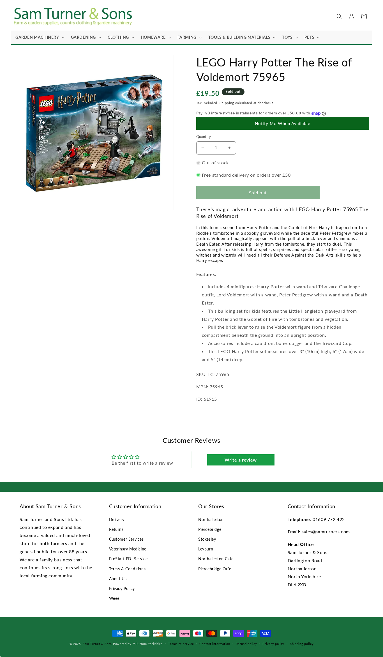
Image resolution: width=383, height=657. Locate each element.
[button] (39, 37)
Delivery (116, 519)
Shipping (227, 103)
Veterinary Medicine (127, 549)
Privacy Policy (122, 588)
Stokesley (207, 539)
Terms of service (181, 644)
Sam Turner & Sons (97, 644)
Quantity (203, 136)
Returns (116, 529)
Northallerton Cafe (216, 558)
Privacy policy (273, 644)
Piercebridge (209, 529)
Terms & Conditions (127, 568)
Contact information (214, 644)
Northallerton (211, 519)
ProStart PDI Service (128, 558)
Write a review (241, 459)
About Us (118, 578)
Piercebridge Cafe (214, 568)
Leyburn (205, 549)
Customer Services (126, 539)
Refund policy (246, 644)
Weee (114, 598)
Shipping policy (302, 644)
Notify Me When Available (282, 123)
